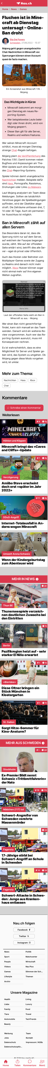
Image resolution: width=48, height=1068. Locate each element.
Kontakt (29, 1038)
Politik (28, 952)
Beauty (7, 1024)
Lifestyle (8, 976)
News (14, 9)
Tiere (6, 1014)
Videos (7, 966)
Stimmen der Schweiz (35, 971)
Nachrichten (9, 179)
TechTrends (31, 1019)
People (7, 961)
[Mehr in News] (24, 579)
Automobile (9, 1019)
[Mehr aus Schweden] (24, 743)
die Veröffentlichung (29, 156)
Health (7, 999)
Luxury (29, 1004)
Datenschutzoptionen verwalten (13, 1046)
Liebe (6, 1004)
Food (28, 1009)
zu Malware (34, 187)
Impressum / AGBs (34, 1042)
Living (28, 999)
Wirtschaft (30, 961)
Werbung (8, 1033)
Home (5, 9)
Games (23, 9)
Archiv (7, 981)
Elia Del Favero (17, 39)
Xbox (15, 267)
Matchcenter (31, 956)
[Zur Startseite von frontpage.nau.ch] (24, 3)
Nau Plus (30, 966)
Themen (29, 976)
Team (28, 1033)
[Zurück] (1, 3)
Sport (6, 956)
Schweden (15, 42)
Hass (10, 183)
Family (7, 1009)
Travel (28, 1014)
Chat (14, 150)
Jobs (6, 1038)
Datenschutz (10, 1042)
